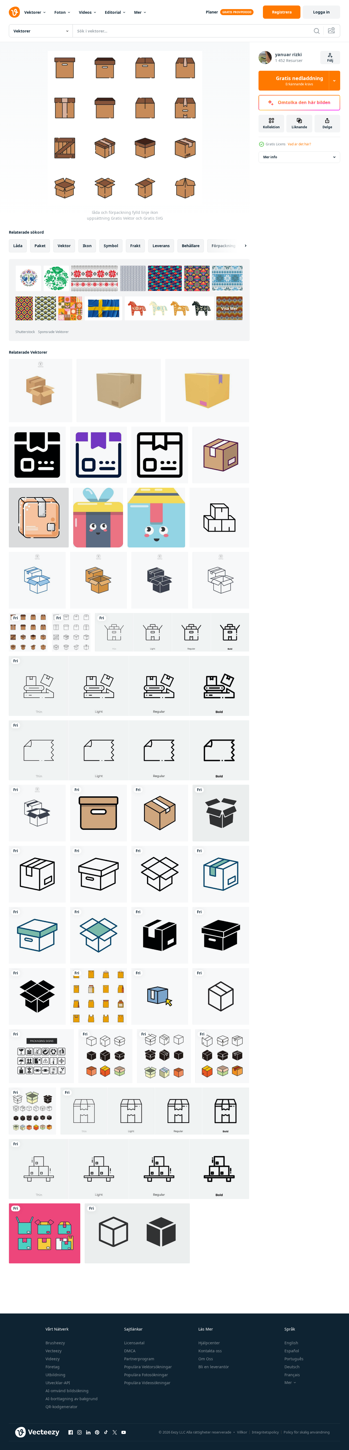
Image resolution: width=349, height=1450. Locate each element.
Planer (212, 12)
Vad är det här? (299, 144)
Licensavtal (134, 1342)
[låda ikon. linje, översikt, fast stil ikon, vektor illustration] (221, 996)
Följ (330, 60)
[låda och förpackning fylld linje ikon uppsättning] (28, 632)
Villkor (242, 1432)
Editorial (113, 12)
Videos (85, 12)
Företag (53, 1366)
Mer (138, 12)
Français (292, 1374)
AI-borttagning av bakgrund (72, 1398)
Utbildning (55, 1374)
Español (291, 1350)
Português (293, 1358)
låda (17, 245)
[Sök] (316, 31)
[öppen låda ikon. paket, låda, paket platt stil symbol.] (221, 813)
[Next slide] (241, 245)
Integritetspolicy (265, 1432)
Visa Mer (229, 308)
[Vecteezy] (14, 12)
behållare (190, 245)
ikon (87, 245)
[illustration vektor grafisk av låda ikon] (98, 813)
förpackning (224, 245)
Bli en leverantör (213, 1366)
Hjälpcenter (209, 1342)
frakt (135, 245)
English (291, 1342)
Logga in (321, 12)
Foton (60, 12)
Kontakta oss (210, 1350)
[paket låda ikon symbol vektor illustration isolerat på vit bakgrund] (40, 390)
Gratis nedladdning (299, 80)
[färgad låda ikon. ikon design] (159, 996)
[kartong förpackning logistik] (39, 517)
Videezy (53, 1358)
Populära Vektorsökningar (148, 1366)
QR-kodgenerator (62, 1406)
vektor (64, 245)
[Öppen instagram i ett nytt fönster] (79, 1432)
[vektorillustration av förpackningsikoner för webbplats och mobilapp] (41, 1056)
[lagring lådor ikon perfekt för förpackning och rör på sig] (219, 517)
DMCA (129, 1350)
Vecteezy (54, 1350)
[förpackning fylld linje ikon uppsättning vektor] (98, 996)
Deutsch (292, 1366)
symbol (111, 245)
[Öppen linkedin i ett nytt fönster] (88, 1432)
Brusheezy (55, 1342)
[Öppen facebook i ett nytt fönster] (70, 1432)
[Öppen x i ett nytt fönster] (115, 1432)
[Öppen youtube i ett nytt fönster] (123, 1432)
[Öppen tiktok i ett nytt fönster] (106, 1432)
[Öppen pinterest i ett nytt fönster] (97, 1432)
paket (40, 245)
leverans (161, 245)
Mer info (270, 157)
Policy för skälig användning (307, 1432)
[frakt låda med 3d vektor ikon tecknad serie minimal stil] (119, 390)
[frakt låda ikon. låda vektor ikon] (98, 517)
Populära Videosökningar (147, 1382)
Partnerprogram (139, 1358)
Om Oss (205, 1358)
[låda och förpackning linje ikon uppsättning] (71, 632)
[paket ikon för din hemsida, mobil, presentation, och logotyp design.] (37, 455)
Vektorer (32, 12)
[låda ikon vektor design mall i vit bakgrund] (221, 455)
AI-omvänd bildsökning (67, 1390)
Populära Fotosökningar (146, 1374)
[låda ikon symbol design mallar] (105, 1056)
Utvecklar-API (58, 1382)
